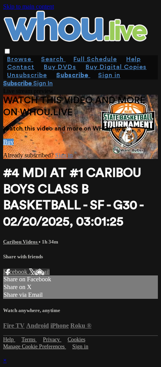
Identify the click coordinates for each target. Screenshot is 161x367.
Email (42, 271)
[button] (7, 51)
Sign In (43, 83)
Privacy (52, 339)
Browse (20, 59)
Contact (20, 67)
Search (53, 59)
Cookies (76, 339)
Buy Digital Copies (116, 67)
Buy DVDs (60, 67)
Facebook (16, 271)
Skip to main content (28, 6)
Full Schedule (95, 59)
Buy (8, 142)
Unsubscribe (27, 75)
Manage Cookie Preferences (34, 346)
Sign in (109, 75)
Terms (29, 339)
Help (133, 59)
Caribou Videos (21, 242)
